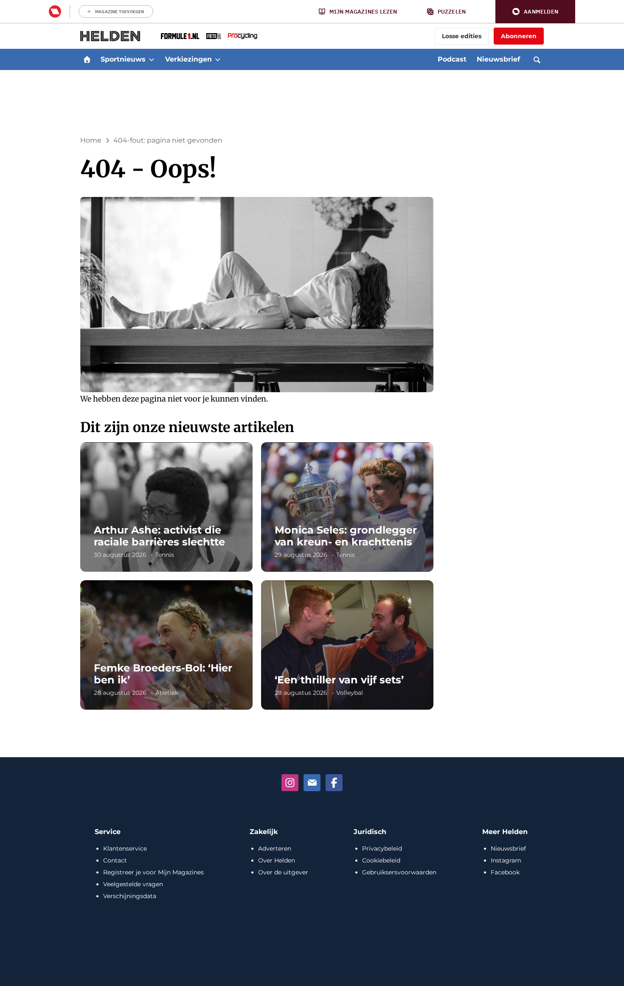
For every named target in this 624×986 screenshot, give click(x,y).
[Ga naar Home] (87, 59)
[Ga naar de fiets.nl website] (213, 36)
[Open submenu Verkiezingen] (217, 59)
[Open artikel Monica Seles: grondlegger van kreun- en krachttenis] (347, 507)
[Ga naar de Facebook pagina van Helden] (334, 782)
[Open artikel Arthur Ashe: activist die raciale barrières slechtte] (166, 507)
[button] (535, 11)
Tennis (164, 555)
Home (90, 140)
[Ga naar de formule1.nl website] (180, 36)
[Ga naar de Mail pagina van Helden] (312, 782)
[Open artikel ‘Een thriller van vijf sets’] (347, 645)
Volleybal (349, 693)
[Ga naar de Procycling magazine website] (242, 36)
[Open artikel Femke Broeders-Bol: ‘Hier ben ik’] (166, 645)
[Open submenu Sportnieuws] (151, 59)
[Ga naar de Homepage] (110, 36)
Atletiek (166, 693)
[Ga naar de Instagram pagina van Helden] (289, 782)
